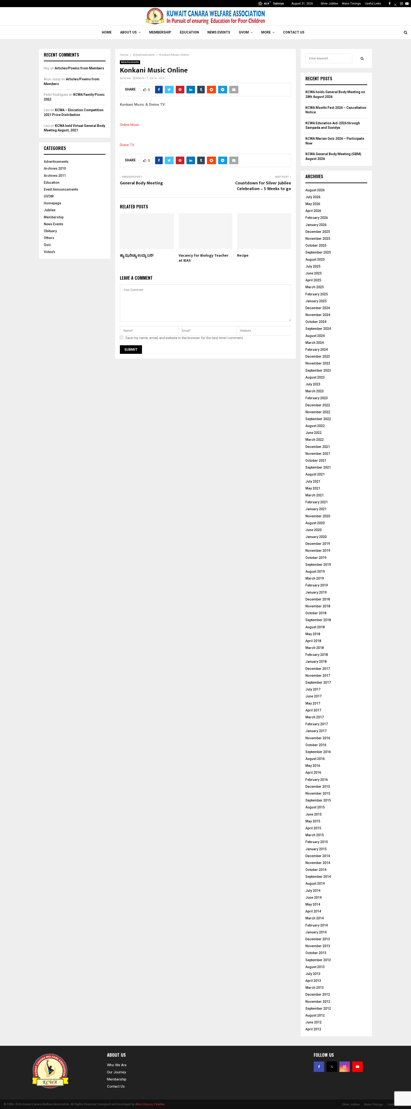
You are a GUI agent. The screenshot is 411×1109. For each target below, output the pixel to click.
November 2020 (317, 516)
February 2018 (316, 655)
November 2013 (317, 946)
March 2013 (314, 987)
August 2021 (315, 474)
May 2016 (312, 766)
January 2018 (316, 661)
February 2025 (316, 294)
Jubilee (49, 210)
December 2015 (317, 786)
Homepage (52, 203)
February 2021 (316, 502)
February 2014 (316, 925)
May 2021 (312, 488)
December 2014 (317, 856)
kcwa (127, 78)
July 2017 (312, 689)
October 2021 (315, 460)
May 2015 (312, 821)
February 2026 (316, 218)
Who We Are (117, 1065)
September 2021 (318, 467)
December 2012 (317, 994)
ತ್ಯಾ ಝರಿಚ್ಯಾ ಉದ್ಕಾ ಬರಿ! (136, 255)
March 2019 (314, 578)
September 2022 (318, 419)
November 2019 (317, 550)
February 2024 (316, 349)
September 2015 (318, 800)
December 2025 (317, 232)
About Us (128, 32)
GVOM (244, 32)
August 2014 (315, 883)
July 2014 (312, 891)
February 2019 (316, 585)
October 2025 (315, 245)
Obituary (50, 231)
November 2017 (317, 675)
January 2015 (316, 849)
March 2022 (314, 440)
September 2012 (318, 1008)
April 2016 (313, 772)
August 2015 (315, 807)
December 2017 (317, 669)
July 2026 (312, 197)
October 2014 (315, 870)
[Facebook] (390, 3)
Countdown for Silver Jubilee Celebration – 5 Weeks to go (263, 186)
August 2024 (315, 336)
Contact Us (293, 32)
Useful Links (373, 3)
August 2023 (315, 377)
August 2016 (315, 759)
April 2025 (313, 280)
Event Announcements (61, 189)
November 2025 (317, 238)
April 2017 (313, 710)
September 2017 (318, 682)
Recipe (243, 255)
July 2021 (312, 481)
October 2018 (315, 613)
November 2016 (317, 738)
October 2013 (315, 953)
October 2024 (315, 322)
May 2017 (312, 703)
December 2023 (317, 356)
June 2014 (313, 897)
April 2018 (313, 641)
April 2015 (313, 828)
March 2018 (314, 648)
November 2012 (317, 1001)
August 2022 (315, 426)
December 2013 (317, 939)
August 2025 (315, 259)
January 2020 (316, 537)
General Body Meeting (141, 183)
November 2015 (317, 793)
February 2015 (316, 842)
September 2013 (318, 960)
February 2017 (316, 724)
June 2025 (313, 273)
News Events (218, 32)
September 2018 (318, 620)
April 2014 (313, 911)
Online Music (130, 125)
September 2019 (318, 565)
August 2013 (315, 967)
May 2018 (312, 634)
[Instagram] (401, 3)
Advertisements (130, 62)
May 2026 (312, 204)
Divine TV (127, 145)
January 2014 (316, 932)
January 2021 (316, 509)
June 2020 (313, 530)
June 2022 (313, 433)
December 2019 (317, 544)
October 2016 (315, 745)
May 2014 (312, 904)
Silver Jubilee (329, 3)
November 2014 (317, 863)
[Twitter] (395, 3)
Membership (160, 32)
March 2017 (314, 717)
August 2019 (315, 571)
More (266, 32)
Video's (49, 252)
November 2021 (317, 454)
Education (189, 32)
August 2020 (315, 523)
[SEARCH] (362, 58)
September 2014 (318, 877)
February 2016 (316, 780)
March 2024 (314, 343)
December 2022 (317, 405)
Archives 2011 (55, 176)
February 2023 (316, 398)
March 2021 (314, 495)
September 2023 (318, 370)
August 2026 (315, 190)
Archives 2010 (55, 168)
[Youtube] (407, 3)
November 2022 (317, 412)
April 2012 (313, 1029)
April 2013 (313, 981)
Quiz (47, 245)
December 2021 (317, 447)
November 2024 (317, 315)
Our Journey (116, 1072)
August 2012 (315, 1015)
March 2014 (314, 918)
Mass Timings (351, 3)
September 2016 (318, 752)
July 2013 (312, 974)
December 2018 (317, 599)
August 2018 (315, 627)
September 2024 (318, 329)
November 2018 (317, 606)
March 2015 (314, 835)
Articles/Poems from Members (79, 68)
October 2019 (315, 558)
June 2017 (313, 696)
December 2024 (317, 308)
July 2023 (312, 384)
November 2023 (317, 363)
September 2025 (318, 252)
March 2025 (314, 287)
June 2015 (313, 814)
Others (49, 238)
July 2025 (312, 266)
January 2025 (316, 301)
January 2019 (316, 592)
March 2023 (314, 391)
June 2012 (313, 1022)
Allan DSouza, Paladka (150, 1104)
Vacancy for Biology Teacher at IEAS (203, 258)
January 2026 (316, 225)
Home (107, 32)
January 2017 (316, 731)
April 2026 (313, 211)
